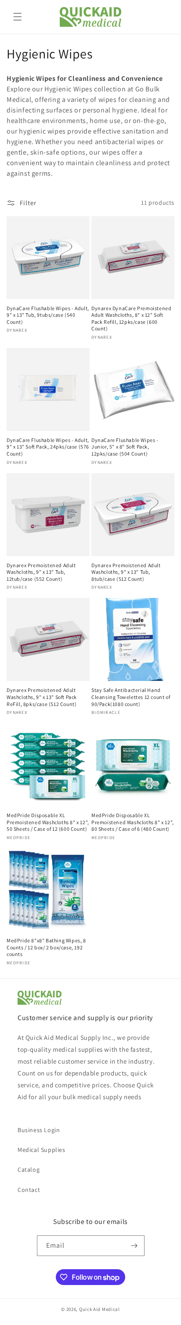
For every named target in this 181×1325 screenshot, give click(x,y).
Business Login (39, 1130)
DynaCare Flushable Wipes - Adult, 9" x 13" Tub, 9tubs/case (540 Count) (48, 315)
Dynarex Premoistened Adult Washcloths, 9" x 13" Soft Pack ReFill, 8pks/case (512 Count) (42, 697)
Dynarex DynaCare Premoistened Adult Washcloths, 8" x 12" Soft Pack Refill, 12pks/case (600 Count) (131, 318)
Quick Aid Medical (99, 1309)
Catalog (29, 1169)
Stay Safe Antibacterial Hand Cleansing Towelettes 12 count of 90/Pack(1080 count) (130, 697)
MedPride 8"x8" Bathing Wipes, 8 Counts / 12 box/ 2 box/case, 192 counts (46, 947)
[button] (17, 16)
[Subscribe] (134, 1245)
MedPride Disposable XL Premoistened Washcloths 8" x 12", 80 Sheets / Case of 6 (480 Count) (132, 822)
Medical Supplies (41, 1150)
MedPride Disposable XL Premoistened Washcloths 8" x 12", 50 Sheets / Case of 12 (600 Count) (48, 822)
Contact (29, 1190)
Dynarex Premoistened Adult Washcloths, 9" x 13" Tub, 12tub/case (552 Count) (41, 572)
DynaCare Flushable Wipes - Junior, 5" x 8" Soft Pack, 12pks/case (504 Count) (125, 447)
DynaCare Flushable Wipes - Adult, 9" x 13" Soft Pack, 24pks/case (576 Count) (48, 447)
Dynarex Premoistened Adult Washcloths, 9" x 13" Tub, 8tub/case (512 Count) (126, 572)
